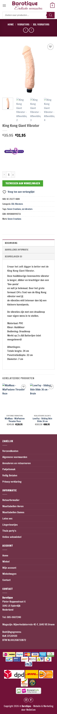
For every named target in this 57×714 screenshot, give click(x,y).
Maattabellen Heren (13, 506)
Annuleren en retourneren (16, 463)
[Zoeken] (51, 15)
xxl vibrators (27, 209)
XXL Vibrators (41, 24)
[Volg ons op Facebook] (30, 700)
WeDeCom (31, 709)
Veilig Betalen (9, 475)
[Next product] (25, 30)
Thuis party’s (9, 530)
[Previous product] (31, 30)
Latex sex (7, 518)
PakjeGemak (8, 469)
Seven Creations (14, 209)
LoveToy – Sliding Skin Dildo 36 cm (42, 420)
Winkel (6, 561)
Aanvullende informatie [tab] (16, 249)
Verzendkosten (10, 451)
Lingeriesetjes (10, 524)
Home (11, 24)
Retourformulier (10, 500)
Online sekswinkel (11, 537)
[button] (4, 5)
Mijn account (9, 567)
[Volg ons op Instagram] (26, 700)
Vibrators (23, 24)
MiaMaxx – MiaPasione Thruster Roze (15, 420)
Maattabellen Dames (13, 512)
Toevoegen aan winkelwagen (23, 183)
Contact (6, 580)
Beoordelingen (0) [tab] (13, 256)
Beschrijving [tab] (11, 243)
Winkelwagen (9, 573)
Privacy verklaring (12, 481)
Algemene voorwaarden (14, 457)
